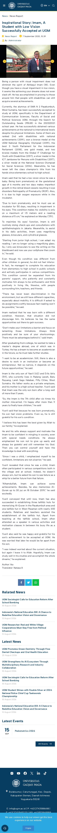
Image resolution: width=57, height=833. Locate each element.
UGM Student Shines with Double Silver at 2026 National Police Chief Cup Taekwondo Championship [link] (27, 693)
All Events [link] (43, 744)
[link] (22, 5)
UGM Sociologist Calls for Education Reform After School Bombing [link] (27, 601)
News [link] (5, 16)
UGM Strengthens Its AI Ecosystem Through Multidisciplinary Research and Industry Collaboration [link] (25, 664)
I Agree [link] (28, 828)
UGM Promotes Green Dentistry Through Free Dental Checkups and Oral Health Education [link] (26, 650)
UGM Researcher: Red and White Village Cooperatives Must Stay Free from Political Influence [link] (24, 627)
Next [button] (52, 61)
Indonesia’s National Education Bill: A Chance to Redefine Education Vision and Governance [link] (26, 613)
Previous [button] (4, 61)
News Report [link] (16, 16)
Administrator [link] (15, 40)
